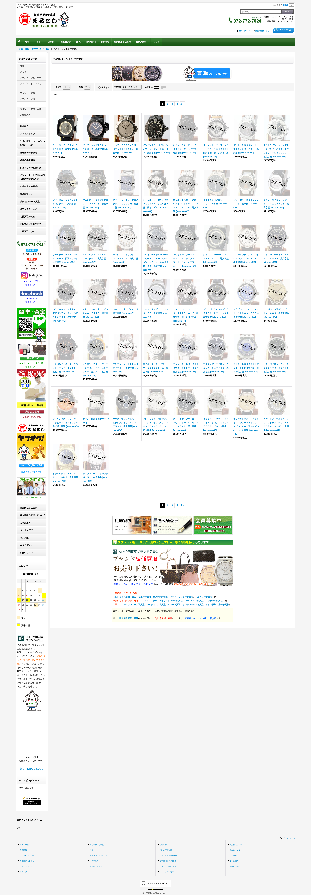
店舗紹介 (24, 126)
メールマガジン (27, 530)
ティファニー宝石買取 (134, 604)
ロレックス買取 (122, 597)
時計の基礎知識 (27, 160)
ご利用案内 (25, 522)
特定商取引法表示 (28, 507)
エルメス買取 (151, 600)
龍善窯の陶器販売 (28, 152)
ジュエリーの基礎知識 (30, 167)
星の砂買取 (223, 604)
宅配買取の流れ (27, 216)
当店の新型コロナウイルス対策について (32, 143)
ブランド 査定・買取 (30, 109)
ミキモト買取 (174, 604)
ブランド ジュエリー (30, 77)
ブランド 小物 (27, 98)
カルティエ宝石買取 (156, 604)
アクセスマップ (27, 134)
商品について (26, 194)
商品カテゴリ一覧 (97, 845)
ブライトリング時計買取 (181, 597)
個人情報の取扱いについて (32, 515)
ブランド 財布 (27, 93)
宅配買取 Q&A (27, 231)
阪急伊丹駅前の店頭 (128, 618)
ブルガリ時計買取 (203, 597)
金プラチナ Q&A (28, 209)
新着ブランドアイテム (99, 855)
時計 (22, 66)
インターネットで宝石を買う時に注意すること (32, 177)
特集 (91, 850)
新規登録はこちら (262, 31)
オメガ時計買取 (160, 597)
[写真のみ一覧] (157, 87)
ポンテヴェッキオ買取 (193, 604)
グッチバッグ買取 (214, 600)
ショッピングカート (28, 855)
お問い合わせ (26, 553)
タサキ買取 (211, 604)
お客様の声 (25, 115)
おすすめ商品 (95, 861)
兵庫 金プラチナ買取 (30, 201)
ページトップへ (289, 838)
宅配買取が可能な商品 (30, 224)
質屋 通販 (24, 845)
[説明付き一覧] (164, 87)
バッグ (23, 72)
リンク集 (24, 538)
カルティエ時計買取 (141, 597)
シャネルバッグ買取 (194, 600)
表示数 (59, 87)
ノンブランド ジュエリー (31, 85)
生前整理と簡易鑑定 (29, 186)
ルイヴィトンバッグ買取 (171, 600)
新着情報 (23, 850)
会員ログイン (244, 31)
